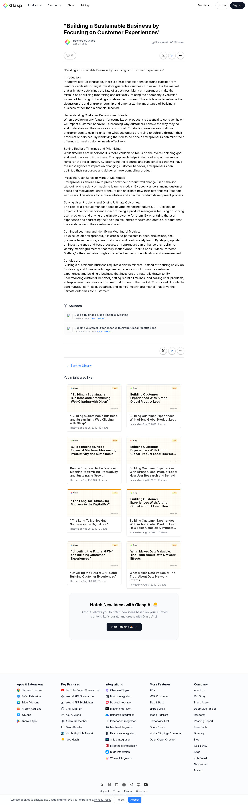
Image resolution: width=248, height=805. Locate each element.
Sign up (237, 5)
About (71, 5)
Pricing (85, 5)
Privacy (128, 791)
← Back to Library (79, 365)
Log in (222, 5)
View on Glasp (97, 318)
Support (104, 791)
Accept (135, 799)
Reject (121, 799)
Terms (116, 791)
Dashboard (204, 5)
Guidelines (142, 791)
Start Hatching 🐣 (122, 626)
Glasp (91, 40)
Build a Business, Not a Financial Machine (101, 314)
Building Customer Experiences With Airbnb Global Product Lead (115, 327)
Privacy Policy (102, 799)
